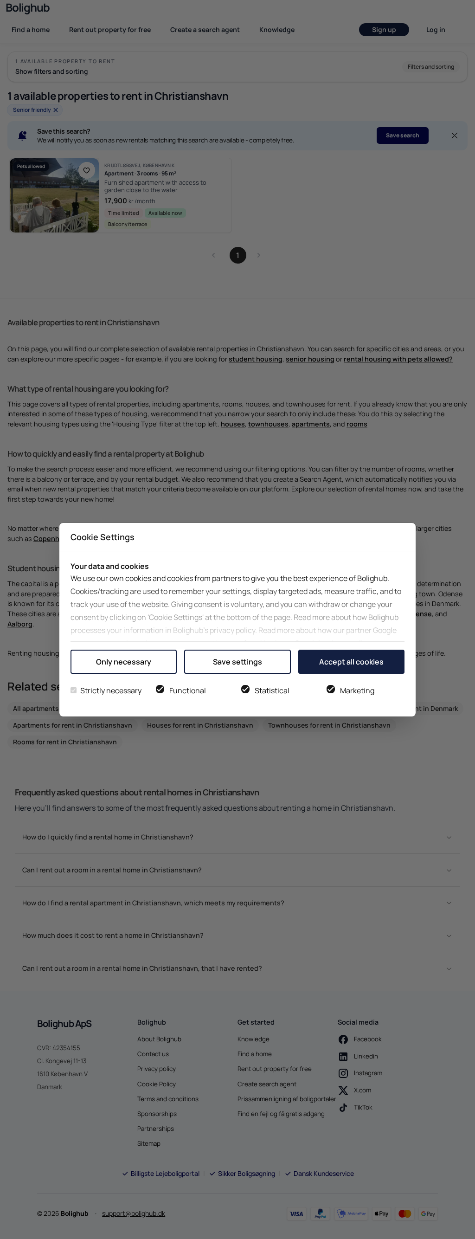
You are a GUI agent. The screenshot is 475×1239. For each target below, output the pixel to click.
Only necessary (123, 662)
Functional (187, 690)
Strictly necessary (110, 690)
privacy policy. (233, 630)
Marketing (357, 690)
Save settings (237, 662)
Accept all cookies (351, 662)
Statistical (272, 690)
